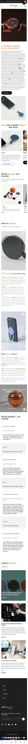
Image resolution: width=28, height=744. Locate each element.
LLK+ (4, 206)
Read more (4, 597)
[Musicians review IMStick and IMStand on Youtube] (13, 612)
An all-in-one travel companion (9, 660)
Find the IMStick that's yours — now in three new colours (12, 594)
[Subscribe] (23, 719)
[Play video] (13, 250)
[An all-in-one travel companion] (13, 649)
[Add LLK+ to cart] (19, 202)
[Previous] (1, 1)
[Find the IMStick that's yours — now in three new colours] (13, 585)
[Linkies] (11, 140)
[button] (23, 233)
